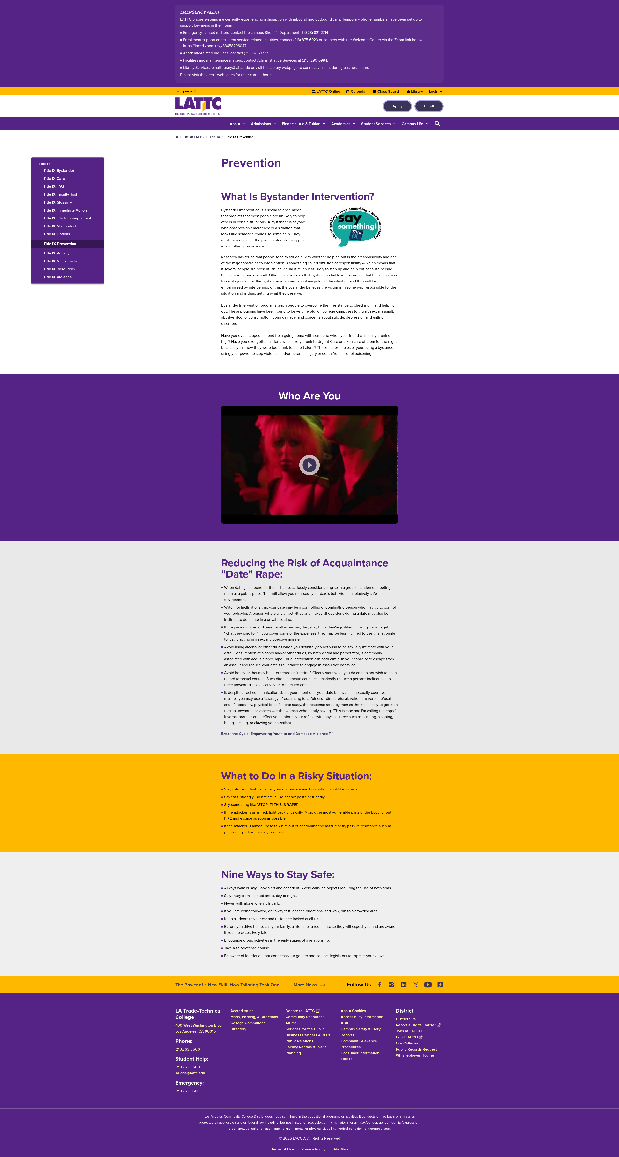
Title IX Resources (59, 269)
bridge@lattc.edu (190, 1073)
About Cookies (353, 1011)
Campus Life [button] (412, 124)
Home (177, 137)
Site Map (340, 1149)
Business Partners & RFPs (308, 1035)
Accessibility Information (362, 1017)
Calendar (359, 91)
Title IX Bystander (59, 171)
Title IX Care (54, 178)
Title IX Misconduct (60, 226)
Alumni (292, 1023)
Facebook (379, 984)
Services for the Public (305, 1029)
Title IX (215, 137)
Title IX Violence (58, 277)
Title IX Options (57, 234)
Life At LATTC (194, 137)
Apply (397, 106)
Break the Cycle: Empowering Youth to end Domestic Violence (274, 733)
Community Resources (305, 1017)
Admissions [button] (261, 124)
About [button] (235, 124)
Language (183, 91)
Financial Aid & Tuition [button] (301, 124)
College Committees (247, 1023)
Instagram (391, 984)
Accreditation (242, 1011)
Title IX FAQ (54, 186)
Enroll (429, 106)
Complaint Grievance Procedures (359, 1044)
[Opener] (614, 988)
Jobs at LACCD (409, 1031)
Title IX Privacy (56, 253)
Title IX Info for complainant (67, 218)
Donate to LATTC (300, 1011)
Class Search (388, 91)
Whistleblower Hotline (415, 1055)
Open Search (438, 123)
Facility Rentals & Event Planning (306, 1050)
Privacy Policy (313, 1149)
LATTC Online (328, 91)
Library (417, 91)
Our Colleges (407, 1043)
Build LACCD (407, 1037)
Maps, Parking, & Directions (254, 1017)
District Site (406, 1019)
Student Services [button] (376, 124)
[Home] (227, 106)
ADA (344, 1023)
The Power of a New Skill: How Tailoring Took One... (229, 984)
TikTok (440, 984)
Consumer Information (360, 1053)
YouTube (428, 984)
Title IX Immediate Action (65, 210)
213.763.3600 (188, 1091)
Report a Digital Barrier (416, 1025)
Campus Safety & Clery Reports (361, 1032)
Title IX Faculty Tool (60, 194)
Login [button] (433, 91)
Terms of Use (282, 1149)
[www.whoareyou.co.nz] (309, 465)
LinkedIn (403, 984)
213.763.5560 (188, 1049)
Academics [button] (340, 124)
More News (305, 984)
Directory (238, 1029)
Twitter (416, 984)
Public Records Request (416, 1049)
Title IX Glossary (58, 202)
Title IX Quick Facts (60, 261)
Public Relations (299, 1041)
